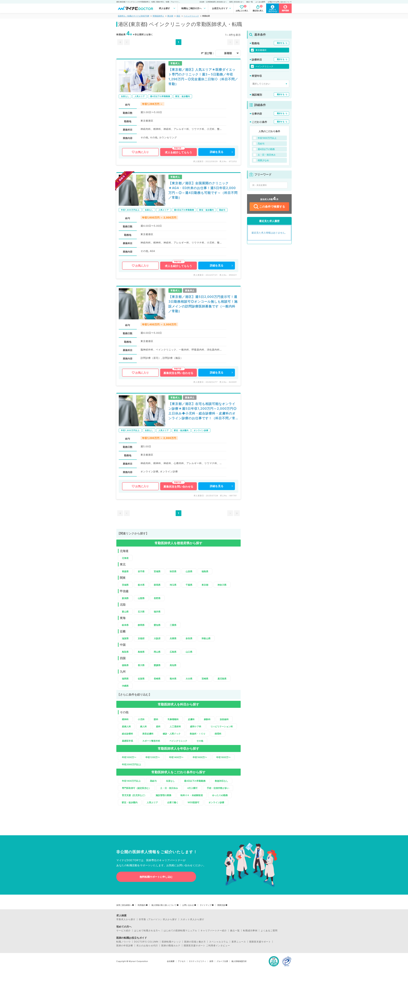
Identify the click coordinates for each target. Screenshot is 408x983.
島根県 (141, 651)
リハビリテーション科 (222, 726)
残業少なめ (263, 160)
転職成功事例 (250, 930)
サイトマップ (205, 905)
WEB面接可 (193, 802)
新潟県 (125, 598)
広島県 (173, 651)
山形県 (189, 571)
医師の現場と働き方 (195, 942)
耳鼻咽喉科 (173, 719)
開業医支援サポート (260, 942)
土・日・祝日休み (169, 788)
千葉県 (189, 584)
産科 (158, 726)
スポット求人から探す (192, 919)
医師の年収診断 (124, 945)
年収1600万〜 (200, 757)
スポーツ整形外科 (151, 740)
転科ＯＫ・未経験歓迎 (192, 795)
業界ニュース (239, 942)
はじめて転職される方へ (147, 930)
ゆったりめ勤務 (220, 795)
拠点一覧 (249, 2)
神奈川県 (222, 584)
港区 (178, 16)
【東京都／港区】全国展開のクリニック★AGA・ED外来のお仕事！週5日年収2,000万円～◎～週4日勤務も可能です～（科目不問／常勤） (203, 190)
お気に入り (142, 152)
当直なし (170, 780)
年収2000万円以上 (131, 764)
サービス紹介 (123, 930)
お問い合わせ (188, 905)
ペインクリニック (191, 16)
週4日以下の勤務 (266, 149)
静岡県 (141, 625)
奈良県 (189, 638)
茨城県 (125, 584)
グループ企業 (222, 961)
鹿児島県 (222, 678)
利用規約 (141, 905)
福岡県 (125, 678)
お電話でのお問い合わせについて (280, 2)
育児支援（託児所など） (134, 795)
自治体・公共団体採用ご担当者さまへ (213, 2)
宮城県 (157, 571)
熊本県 (173, 678)
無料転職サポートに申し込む (156, 876)
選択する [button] (280, 43)
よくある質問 (260, 2)
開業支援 (221, 905)
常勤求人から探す (125, 919)
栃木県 (141, 584)
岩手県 (141, 571)
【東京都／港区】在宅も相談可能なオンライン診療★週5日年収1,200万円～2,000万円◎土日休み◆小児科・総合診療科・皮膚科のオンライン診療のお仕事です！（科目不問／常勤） (202, 411)
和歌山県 (206, 638)
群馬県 (157, 584)
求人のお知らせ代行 (147, 945)
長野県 (157, 598)
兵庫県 (173, 638)
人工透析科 (175, 726)
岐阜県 (125, 625)
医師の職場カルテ (170, 945)
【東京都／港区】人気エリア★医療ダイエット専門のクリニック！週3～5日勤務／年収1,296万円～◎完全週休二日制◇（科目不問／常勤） (203, 77)
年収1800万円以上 (131, 780)
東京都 (170, 16)
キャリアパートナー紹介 (213, 930)
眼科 (156, 719)
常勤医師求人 (158, 16)
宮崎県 (205, 678)
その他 (200, 740)
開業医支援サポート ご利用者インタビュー (207, 945)
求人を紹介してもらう (178, 152)
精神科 (125, 719)
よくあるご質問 (269, 930)
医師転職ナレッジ (171, 942)
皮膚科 (191, 719)
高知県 (173, 665)
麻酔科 (207, 719)
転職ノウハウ (123, 942)
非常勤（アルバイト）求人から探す (158, 919)
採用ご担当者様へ (124, 905)
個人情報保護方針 (239, 961)
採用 (211, 961)
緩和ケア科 (195, 726)
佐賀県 (141, 678)
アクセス (182, 961)
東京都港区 (261, 50)
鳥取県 (125, 651)
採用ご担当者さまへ (236, 2)
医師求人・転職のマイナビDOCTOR (133, 16)
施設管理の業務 (163, 795)
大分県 (189, 678)
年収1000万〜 (129, 757)
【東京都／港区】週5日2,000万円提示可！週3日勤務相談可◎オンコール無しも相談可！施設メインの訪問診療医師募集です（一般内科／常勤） (203, 304)
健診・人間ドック (172, 733)
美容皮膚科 (147, 733)
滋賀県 (125, 638)
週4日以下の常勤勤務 (195, 780)
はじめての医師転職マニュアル (180, 930)
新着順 (228, 53)
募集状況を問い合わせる (178, 373)
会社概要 (171, 961)
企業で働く (172, 802)
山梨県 (141, 598)
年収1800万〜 (223, 757)
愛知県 (157, 625)
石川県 (141, 611)
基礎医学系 (127, 740)
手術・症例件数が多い (218, 788)
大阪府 (157, 638)
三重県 (173, 625)
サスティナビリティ (197, 961)
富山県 (125, 611)
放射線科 (224, 719)
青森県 (125, 571)
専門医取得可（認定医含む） (136, 788)
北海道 (125, 558)
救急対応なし (221, 780)
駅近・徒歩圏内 (130, 802)
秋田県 (173, 571)
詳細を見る (216, 151)
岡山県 (157, 651)
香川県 (141, 665)
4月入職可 (192, 788)
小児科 (141, 719)
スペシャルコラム (218, 942)
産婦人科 (126, 726)
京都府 (141, 638)
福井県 (157, 611)
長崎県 (157, 678)
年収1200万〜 (153, 757)
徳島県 (125, 665)
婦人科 (143, 726)
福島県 (205, 571)
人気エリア (152, 802)
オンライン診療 (216, 802)
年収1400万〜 (176, 757)
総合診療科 (127, 733)
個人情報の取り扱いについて (163, 905)
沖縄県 (125, 685)
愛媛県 (157, 665)
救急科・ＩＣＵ (197, 733)
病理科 (218, 733)
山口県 (189, 651)
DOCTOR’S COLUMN (146, 942)
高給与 (153, 780)
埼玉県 (173, 584)
